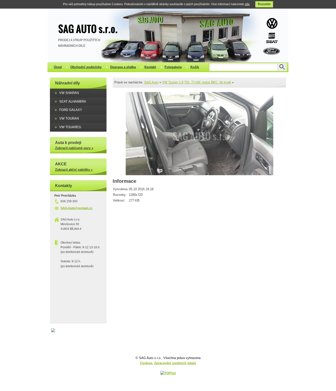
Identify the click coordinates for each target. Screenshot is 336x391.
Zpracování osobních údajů (175, 363)
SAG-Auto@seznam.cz (76, 208)
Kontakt (150, 67)
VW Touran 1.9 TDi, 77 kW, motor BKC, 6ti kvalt (196, 82)
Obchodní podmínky (86, 67)
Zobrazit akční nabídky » (73, 170)
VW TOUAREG (70, 127)
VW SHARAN (69, 93)
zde (247, 4)
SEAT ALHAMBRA (72, 101)
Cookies (146, 363)
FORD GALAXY (70, 110)
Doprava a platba (123, 67)
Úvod (58, 67)
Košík (194, 67)
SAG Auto (151, 82)
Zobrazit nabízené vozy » (74, 148)
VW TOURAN (69, 118)
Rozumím (264, 4)
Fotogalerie (173, 67)
